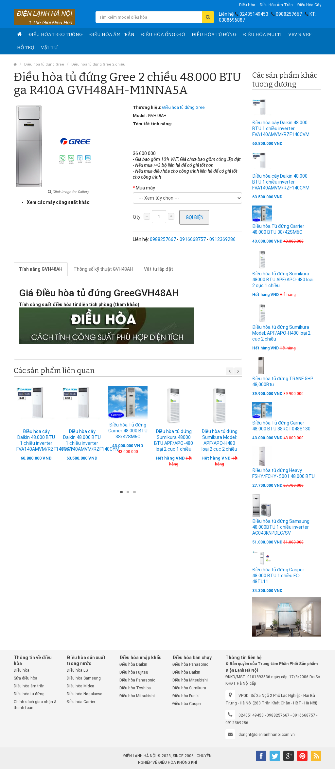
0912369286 (222, 239)
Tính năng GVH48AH (40, 269)
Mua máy (145, 187)
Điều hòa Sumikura (189, 688)
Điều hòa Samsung (84, 678)
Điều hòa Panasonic (137, 680)
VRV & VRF (299, 34)
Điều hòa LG (77, 670)
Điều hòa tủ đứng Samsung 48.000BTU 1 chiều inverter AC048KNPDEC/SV (280, 527)
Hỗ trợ (25, 47)
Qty (136, 217)
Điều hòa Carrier (81, 702)
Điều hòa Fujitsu (133, 672)
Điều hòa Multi (262, 34)
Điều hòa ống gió (163, 34)
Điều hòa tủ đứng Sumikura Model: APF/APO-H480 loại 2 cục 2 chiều (281, 333)
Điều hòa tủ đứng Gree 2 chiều (98, 64)
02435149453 (253, 14)
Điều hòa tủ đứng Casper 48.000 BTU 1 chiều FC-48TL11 (278, 575)
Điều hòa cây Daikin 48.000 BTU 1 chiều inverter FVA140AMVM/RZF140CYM (280, 181)
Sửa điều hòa (25, 678)
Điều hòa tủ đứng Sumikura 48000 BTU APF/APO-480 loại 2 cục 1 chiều (282, 279)
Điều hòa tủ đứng (214, 34)
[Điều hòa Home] (19, 34)
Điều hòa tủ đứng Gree (44, 64)
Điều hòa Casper (187, 703)
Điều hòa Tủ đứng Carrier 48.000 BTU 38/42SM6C (128, 430)
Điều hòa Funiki (186, 696)
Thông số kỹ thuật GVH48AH (103, 269)
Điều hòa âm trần (276, 5)
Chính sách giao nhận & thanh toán (35, 705)
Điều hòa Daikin (133, 664)
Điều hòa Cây (309, 5)
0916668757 (193, 239)
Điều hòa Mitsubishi (137, 696)
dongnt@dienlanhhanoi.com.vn (266, 734)
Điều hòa (247, 5)
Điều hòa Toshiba (135, 688)
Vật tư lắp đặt (158, 269)
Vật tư (49, 47)
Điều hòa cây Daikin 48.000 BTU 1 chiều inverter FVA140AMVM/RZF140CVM (280, 128)
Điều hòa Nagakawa (84, 694)
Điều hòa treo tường (55, 34)
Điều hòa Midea (80, 686)
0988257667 (289, 14)
